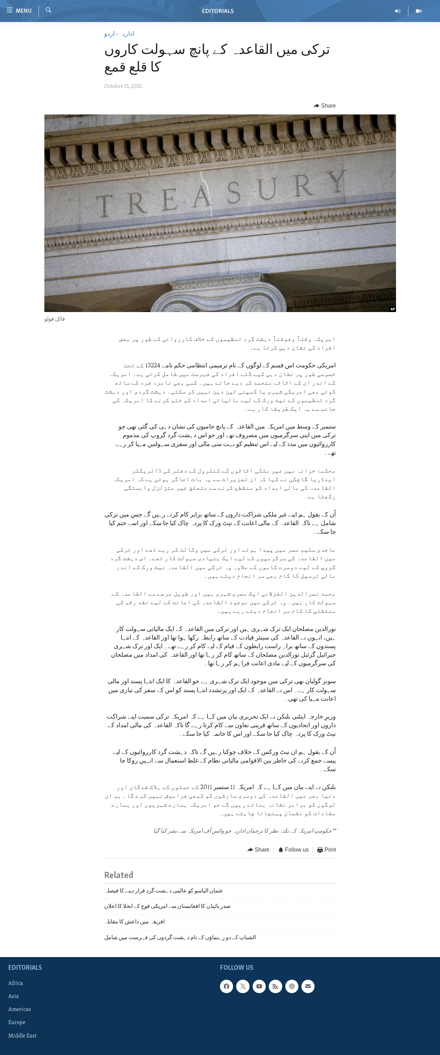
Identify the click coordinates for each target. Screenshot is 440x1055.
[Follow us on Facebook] (226, 986)
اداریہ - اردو (119, 34)
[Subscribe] (308, 986)
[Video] (418, 11)
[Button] (325, 105)
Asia (13, 997)
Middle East (22, 1036)
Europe (16, 1023)
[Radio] (397, 11)
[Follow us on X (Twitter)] (242, 986)
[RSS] (275, 986)
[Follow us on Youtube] (259, 986)
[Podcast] (291, 986)
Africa (15, 984)
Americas (19, 1010)
